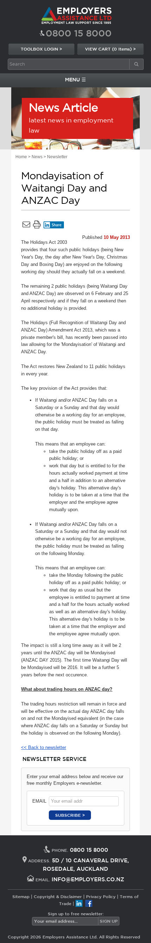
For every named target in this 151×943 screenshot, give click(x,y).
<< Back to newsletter (43, 747)
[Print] (37, 226)
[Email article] (26, 226)
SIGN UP (109, 920)
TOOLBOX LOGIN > (41, 48)
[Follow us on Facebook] (88, 903)
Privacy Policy (101, 896)
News (37, 156)
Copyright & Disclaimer (58, 896)
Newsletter (57, 156)
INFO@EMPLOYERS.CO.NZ (88, 879)
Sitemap (20, 896)
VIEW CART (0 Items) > (110, 48)
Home (21, 156)
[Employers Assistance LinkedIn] (79, 903)
